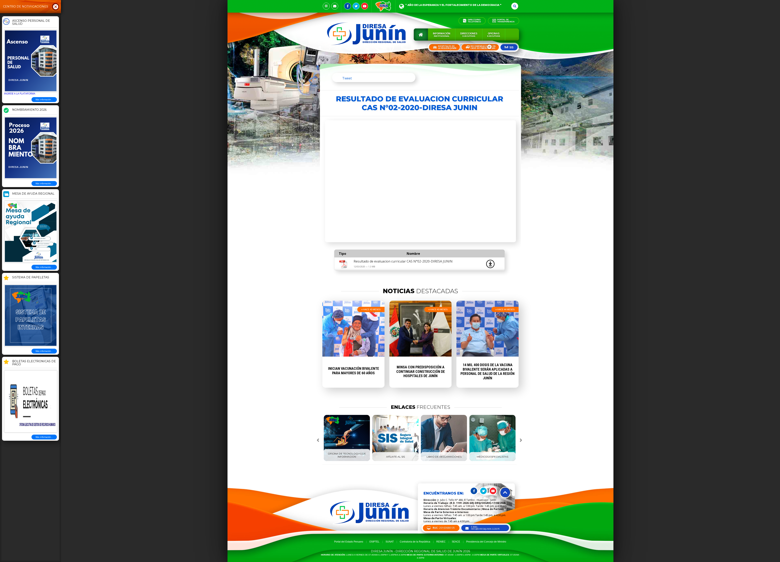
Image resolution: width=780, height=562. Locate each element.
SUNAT (390, 541)
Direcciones (468, 34)
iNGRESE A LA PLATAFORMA (19, 93)
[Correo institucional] (334, 6)
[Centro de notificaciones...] (326, 6)
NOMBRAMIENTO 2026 (29, 110)
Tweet (347, 78)
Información (441, 34)
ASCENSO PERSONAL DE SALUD (31, 22)
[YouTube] (364, 6)
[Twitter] (356, 6)
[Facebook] (347, 6)
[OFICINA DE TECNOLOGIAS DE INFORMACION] (347, 460)
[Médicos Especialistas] (492, 460)
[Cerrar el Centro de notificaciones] (55, 6)
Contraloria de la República (415, 541)
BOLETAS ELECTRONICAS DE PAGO (34, 363)
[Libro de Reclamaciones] (444, 460)
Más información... (44, 99)
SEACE (456, 541)
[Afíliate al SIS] (395, 460)
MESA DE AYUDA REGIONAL (33, 193)
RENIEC (441, 541)
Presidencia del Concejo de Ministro (486, 541)
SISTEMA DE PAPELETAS (30, 277)
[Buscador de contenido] (514, 6)
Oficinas (493, 34)
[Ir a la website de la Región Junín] (383, 6)
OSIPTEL (374, 541)
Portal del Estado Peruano (348, 541)
